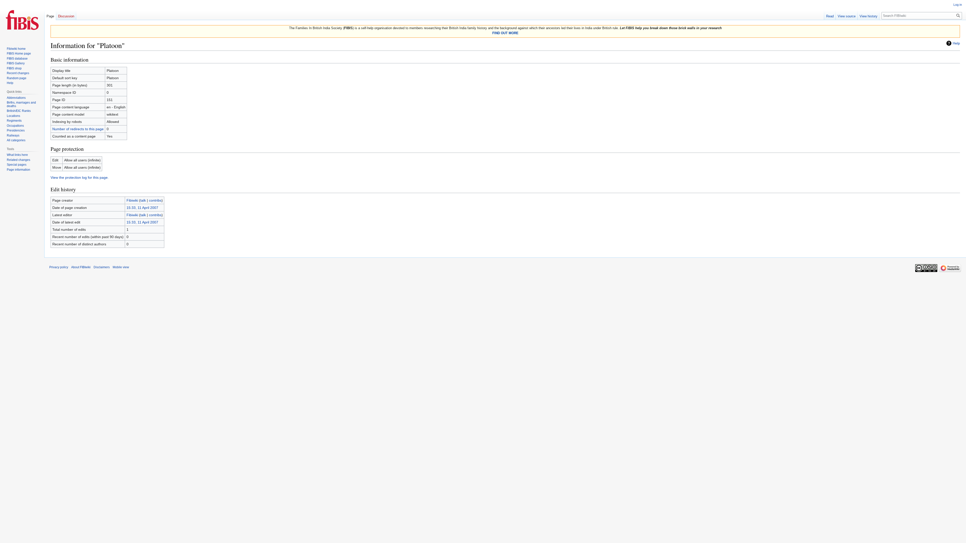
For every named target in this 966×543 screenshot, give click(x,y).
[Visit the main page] (22, 20)
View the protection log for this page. (80, 177)
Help (956, 43)
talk (143, 200)
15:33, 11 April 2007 (142, 208)
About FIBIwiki (81, 267)
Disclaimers (102, 267)
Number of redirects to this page (78, 129)
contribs (155, 200)
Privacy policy (58, 267)
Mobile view (121, 267)
